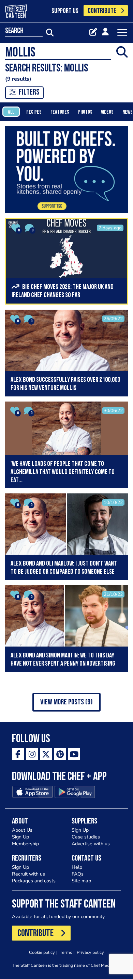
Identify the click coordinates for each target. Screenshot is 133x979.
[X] (46, 754)
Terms (66, 952)
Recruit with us (28, 874)
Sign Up (20, 837)
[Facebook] (18, 754)
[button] (66, 702)
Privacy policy (90, 952)
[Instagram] (32, 754)
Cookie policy (42, 952)
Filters (29, 92)
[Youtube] (74, 754)
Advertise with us (91, 844)
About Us (22, 830)
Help (77, 867)
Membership (25, 844)
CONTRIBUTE (102, 11)
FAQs (78, 874)
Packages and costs (34, 881)
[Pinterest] (60, 754)
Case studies (86, 837)
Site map (81, 881)
